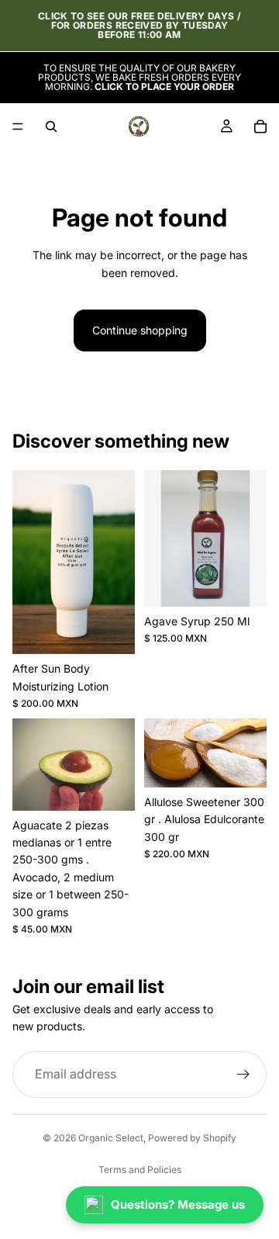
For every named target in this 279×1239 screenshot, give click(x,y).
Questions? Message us (178, 1204)
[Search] (51, 126)
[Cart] (260, 126)
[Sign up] (243, 1074)
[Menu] (18, 126)
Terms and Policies (139, 1169)
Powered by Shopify (192, 1138)
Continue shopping (140, 330)
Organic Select (110, 1138)
